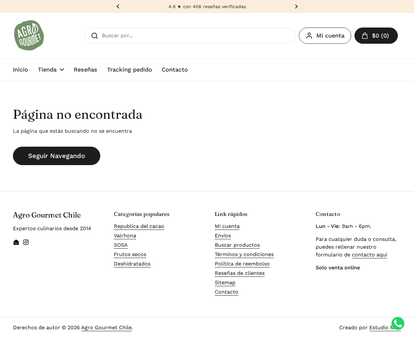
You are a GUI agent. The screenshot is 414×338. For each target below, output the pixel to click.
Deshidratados (132, 264)
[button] (376, 36)
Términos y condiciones (244, 254)
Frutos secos (130, 254)
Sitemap (225, 282)
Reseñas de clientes (240, 273)
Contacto (226, 292)
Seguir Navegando (56, 156)
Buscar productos (237, 245)
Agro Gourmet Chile (106, 327)
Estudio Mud (385, 327)
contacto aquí (369, 255)
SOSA (121, 245)
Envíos (223, 235)
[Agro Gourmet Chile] (29, 35)
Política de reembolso (242, 264)
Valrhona (125, 235)
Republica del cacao (139, 226)
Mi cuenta (330, 35)
